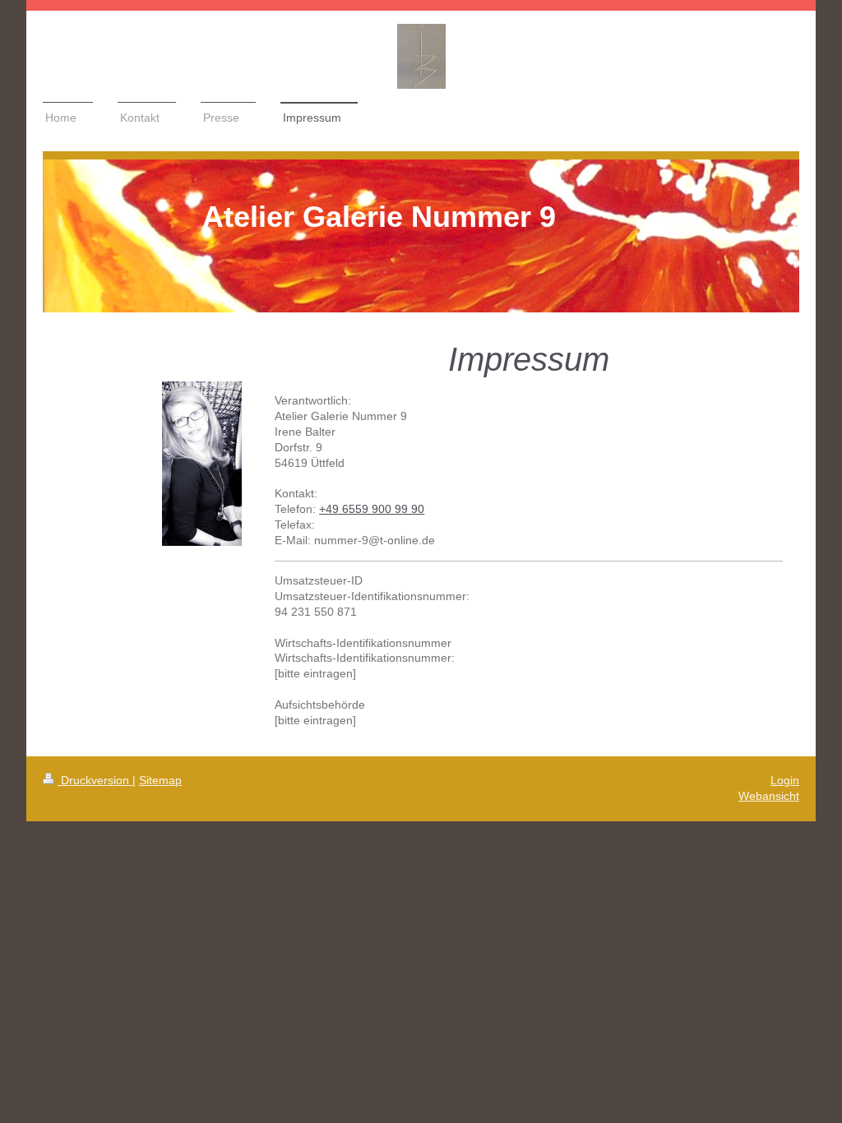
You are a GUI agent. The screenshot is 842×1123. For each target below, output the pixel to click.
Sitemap (160, 780)
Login (784, 780)
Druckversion (95, 780)
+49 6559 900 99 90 (371, 508)
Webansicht (768, 795)
